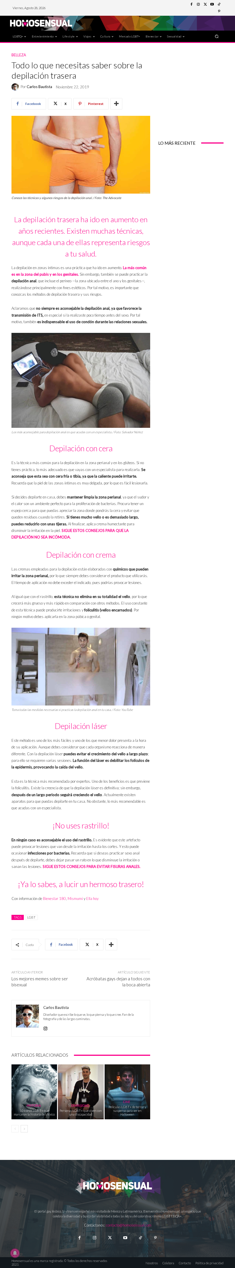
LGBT (31, 917)
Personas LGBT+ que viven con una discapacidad (81, 1112)
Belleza (18, 55)
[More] (116, 104)
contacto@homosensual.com (128, 1225)
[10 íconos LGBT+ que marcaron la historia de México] (34, 1091)
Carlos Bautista (39, 87)
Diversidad (80, 1105)
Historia (34, 1105)
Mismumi (75, 898)
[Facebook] (191, 4)
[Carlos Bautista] (16, 87)
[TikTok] (219, 4)
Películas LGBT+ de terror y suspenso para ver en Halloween (127, 1110)
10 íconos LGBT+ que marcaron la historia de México (34, 1112)
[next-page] (24, 1128)
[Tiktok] (140, 1237)
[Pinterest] (219, 11)
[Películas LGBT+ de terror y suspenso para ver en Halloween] (127, 1091)
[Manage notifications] (14, 1253)
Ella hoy (92, 898)
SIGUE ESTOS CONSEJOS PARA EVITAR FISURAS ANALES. (91, 866)
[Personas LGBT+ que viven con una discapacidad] (80, 1091)
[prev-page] (15, 1128)
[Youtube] (212, 4)
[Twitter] (205, 4)
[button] (216, 36)
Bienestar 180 (54, 898)
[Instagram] (198, 4)
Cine (126, 1101)
